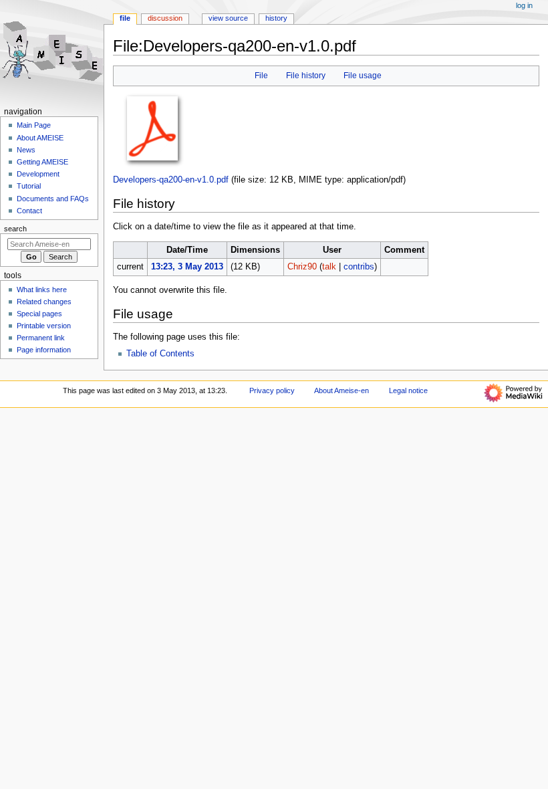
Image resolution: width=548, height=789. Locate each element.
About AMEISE (40, 138)
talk (329, 266)
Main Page (34, 125)
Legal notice (408, 390)
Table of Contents (160, 353)
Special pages (39, 314)
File (261, 75)
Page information (44, 350)
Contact (29, 211)
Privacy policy (272, 390)
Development (38, 174)
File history (305, 75)
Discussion (165, 18)
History (276, 18)
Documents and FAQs (53, 199)
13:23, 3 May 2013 (187, 266)
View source (228, 18)
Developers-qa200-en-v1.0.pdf (171, 180)
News (26, 150)
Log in (524, 5)
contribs (359, 266)
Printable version (44, 326)
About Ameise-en (341, 390)
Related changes (44, 302)
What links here (42, 290)
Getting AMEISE (42, 162)
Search (15, 229)
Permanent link (41, 338)
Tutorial (29, 186)
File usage (363, 75)
